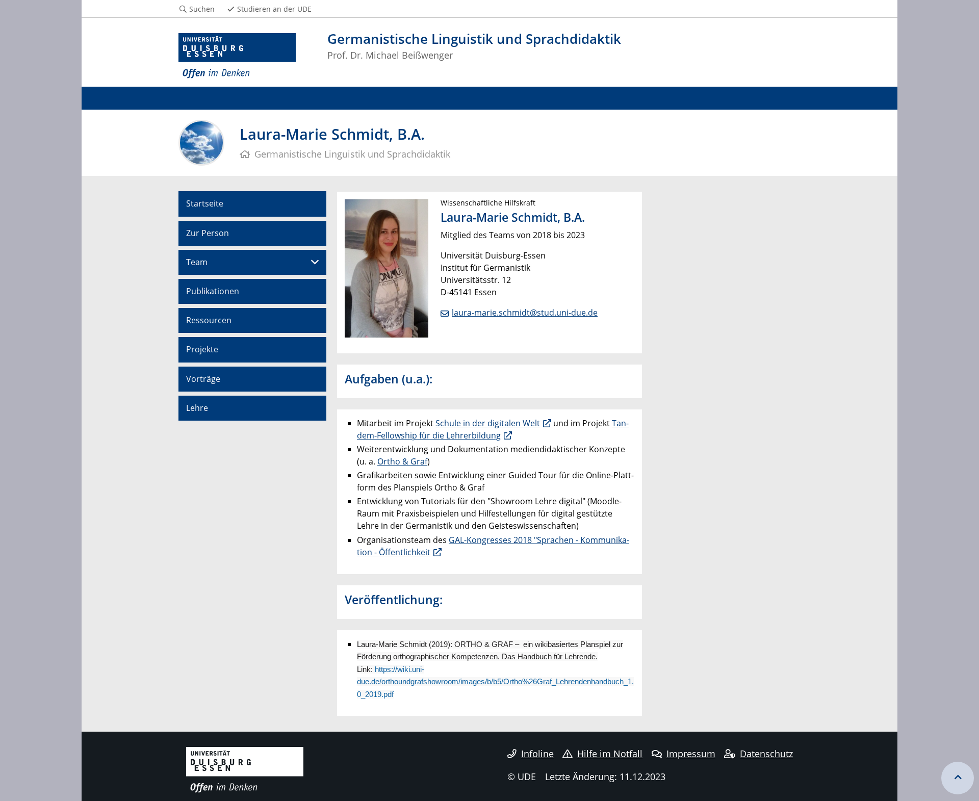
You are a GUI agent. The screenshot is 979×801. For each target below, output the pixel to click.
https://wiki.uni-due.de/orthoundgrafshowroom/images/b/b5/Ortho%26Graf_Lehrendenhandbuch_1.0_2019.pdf (495, 682)
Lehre (197, 408)
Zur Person (207, 233)
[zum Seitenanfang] (957, 778)
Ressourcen (208, 320)
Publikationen (212, 291)
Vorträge (203, 378)
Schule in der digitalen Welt (487, 423)
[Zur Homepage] (237, 56)
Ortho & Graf (402, 461)
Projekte (202, 349)
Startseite (204, 203)
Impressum (690, 753)
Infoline (537, 753)
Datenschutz (766, 753)
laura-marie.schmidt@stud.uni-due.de (525, 312)
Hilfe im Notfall (609, 753)
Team (197, 262)
